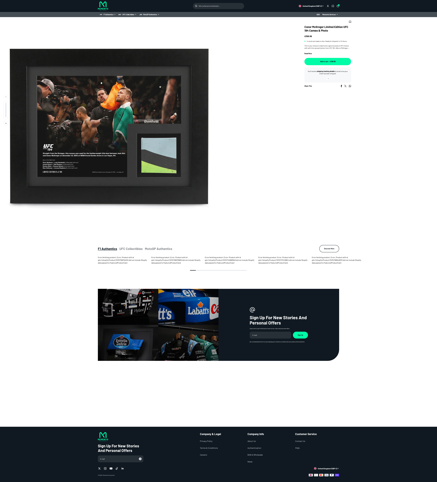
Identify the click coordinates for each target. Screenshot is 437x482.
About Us (252, 441)
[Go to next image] (6, 123)
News (250, 461)
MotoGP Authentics (150, 15)
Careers (203, 455)
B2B (318, 15)
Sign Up (300, 335)
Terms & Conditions (209, 448)
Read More (308, 53)
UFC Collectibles (128, 15)
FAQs (297, 448)
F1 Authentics (108, 15)
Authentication (254, 448)
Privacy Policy (206, 441)
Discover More (329, 249)
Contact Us (300, 441)
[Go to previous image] (6, 97)
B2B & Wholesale (255, 455)
